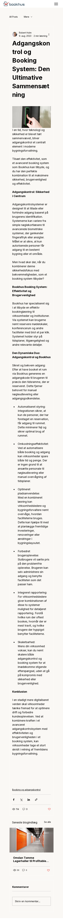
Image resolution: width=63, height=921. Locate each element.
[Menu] (56, 4)
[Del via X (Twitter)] (21, 799)
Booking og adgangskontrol (26, 789)
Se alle (47, 822)
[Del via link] (36, 799)
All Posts (13, 16)
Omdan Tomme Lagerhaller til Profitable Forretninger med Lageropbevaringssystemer (30, 859)
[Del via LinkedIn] (28, 799)
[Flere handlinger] (49, 34)
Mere (26, 16)
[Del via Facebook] (13, 799)
